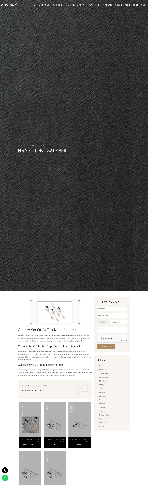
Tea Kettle (102, 411)
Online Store (122, 5)
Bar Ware (102, 404)
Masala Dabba (104, 415)
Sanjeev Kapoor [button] (75, 5)
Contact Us (139, 5)
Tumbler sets (103, 373)
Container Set (103, 392)
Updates (108, 5)
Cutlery (101, 385)
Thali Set (102, 407)
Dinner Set (102, 400)
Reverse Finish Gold (22, 416)
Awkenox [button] (57, 5)
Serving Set (103, 369)
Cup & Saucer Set (105, 419)
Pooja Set (102, 396)
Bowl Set (102, 366)
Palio (47, 408)
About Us (44, 5)
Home (34, 5)
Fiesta (47, 457)
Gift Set (101, 426)
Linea (22, 457)
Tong (100, 388)
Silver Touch (103, 422)
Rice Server (103, 381)
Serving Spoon (104, 377)
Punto (72, 408)
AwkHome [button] (94, 5)
